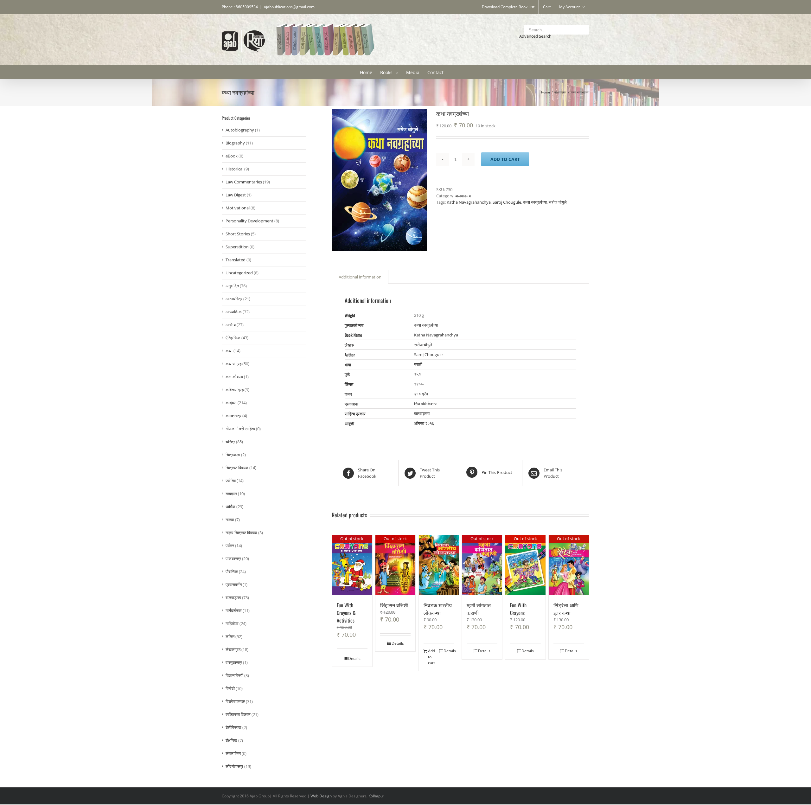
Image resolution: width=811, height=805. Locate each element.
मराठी (418, 364)
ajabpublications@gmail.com (289, 7)
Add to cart (505, 159)
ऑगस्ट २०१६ (424, 423)
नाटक (230, 519)
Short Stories (238, 234)
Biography (235, 143)
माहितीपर (232, 623)
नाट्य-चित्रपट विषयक (241, 532)
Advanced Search (535, 36)
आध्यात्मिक (234, 312)
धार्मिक (230, 506)
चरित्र (230, 441)
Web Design (321, 796)
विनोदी (230, 688)
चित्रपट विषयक (237, 467)
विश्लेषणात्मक (235, 701)
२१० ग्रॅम (421, 394)
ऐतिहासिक (233, 338)
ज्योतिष (231, 480)
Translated (236, 260)
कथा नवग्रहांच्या (535, 202)
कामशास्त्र (233, 415)
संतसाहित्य (233, 753)
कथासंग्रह (233, 364)
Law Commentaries (244, 182)
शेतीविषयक (233, 727)
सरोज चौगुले (558, 202)
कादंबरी (231, 403)
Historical (234, 169)
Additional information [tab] (360, 277)
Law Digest (236, 195)
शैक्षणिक (231, 740)
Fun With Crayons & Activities (346, 612)
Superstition (237, 247)
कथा (229, 351)
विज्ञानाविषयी (234, 675)
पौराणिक (232, 571)
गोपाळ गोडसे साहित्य (240, 428)
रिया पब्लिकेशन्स (425, 403)
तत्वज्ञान (231, 493)
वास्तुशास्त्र (234, 662)
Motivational (238, 208)
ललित (230, 636)
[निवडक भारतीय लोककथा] (439, 565)
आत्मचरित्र (234, 299)
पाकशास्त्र (233, 558)
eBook (232, 156)
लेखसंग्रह (233, 649)
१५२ (417, 374)
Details (354, 658)
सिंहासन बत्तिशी (394, 605)
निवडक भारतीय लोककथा (438, 609)
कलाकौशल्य (234, 377)
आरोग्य (231, 325)
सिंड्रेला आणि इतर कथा (565, 609)
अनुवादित (232, 286)
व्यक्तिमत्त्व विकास (238, 714)
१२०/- (419, 384)
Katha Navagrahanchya (469, 202)
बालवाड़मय (463, 196)
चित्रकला (233, 454)
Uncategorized (239, 273)
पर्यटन (230, 545)
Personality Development (249, 221)
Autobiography (240, 130)
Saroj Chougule (507, 202)
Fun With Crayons (518, 609)
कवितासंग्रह (235, 390)
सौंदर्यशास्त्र (234, 766)
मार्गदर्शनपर (234, 610)
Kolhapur (376, 796)
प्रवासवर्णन (234, 584)
